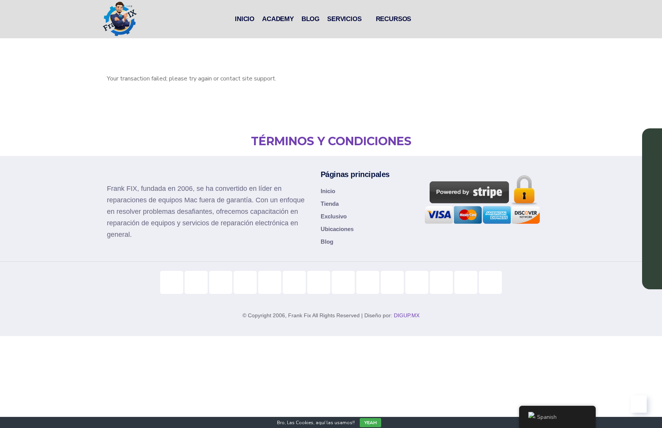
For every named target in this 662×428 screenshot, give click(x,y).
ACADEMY (278, 19)
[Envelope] (490, 282)
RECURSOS (393, 19)
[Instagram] (220, 282)
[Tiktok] (171, 282)
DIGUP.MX (406, 315)
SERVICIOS (344, 19)
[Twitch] (392, 282)
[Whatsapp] (416, 282)
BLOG (311, 19)
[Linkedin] (652, 218)
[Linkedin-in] (294, 282)
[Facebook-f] (245, 282)
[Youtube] (196, 282)
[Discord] (367, 282)
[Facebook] (269, 282)
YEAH (370, 423)
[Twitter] (318, 282)
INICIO (244, 19)
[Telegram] (343, 282)
